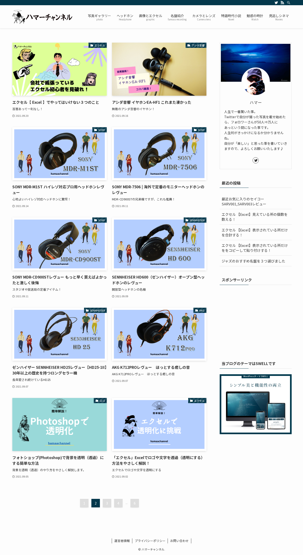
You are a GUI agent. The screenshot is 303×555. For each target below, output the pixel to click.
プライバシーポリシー (150, 540)
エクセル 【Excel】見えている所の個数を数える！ (255, 217)
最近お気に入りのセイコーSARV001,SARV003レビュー (244, 201)
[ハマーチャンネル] (43, 17)
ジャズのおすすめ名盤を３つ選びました (253, 260)
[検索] (288, 2)
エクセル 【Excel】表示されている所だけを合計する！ (255, 232)
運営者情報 (122, 540)
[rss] (282, 2)
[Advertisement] (256, 320)
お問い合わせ (179, 540)
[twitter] (276, 2)
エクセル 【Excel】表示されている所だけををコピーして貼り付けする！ (255, 248)
